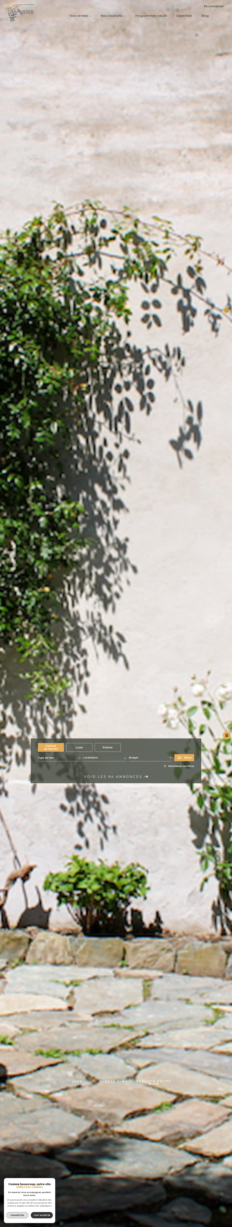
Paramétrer (17, 1215)
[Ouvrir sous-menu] (90, 16)
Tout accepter (41, 1215)
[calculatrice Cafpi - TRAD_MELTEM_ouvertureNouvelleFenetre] (226, 736)
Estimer (108, 747)
